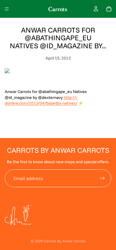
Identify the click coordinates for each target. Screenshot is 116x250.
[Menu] (7, 9)
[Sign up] (102, 178)
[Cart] (108, 8)
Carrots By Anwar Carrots (65, 241)
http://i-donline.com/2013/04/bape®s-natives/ (41, 100)
